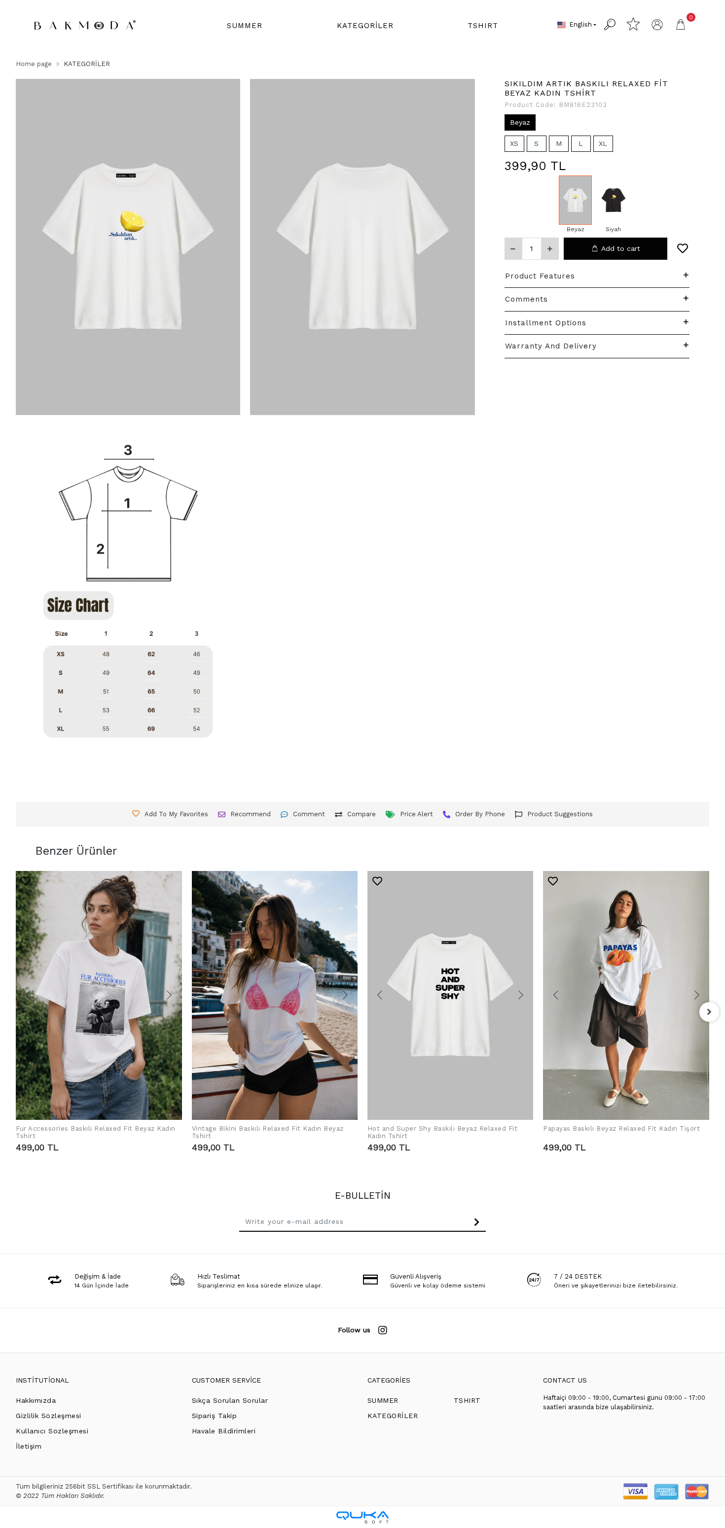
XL (603, 143)
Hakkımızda (36, 1400)
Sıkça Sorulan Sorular (230, 1400)
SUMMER (383, 1400)
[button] (244, 26)
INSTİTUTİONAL (42, 1380)
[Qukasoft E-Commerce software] (362, 1517)
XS (514, 143)
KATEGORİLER (392, 1416)
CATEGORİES (388, 1380)
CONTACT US (565, 1380)
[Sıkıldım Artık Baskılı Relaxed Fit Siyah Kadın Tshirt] (613, 200)
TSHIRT (467, 1400)
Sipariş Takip (214, 1416)
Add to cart (620, 248)
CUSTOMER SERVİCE (226, 1380)
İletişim (28, 1446)
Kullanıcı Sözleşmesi (52, 1431)
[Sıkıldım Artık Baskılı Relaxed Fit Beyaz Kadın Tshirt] (575, 200)
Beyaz (520, 122)
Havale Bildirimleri (224, 1431)
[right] (709, 1012)
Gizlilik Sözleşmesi (48, 1416)
